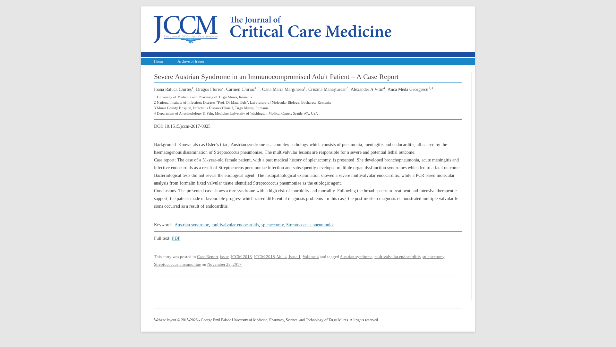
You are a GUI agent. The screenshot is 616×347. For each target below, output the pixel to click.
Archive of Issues (190, 61)
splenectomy (272, 224)
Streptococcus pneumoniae (310, 224)
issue (224, 256)
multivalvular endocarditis (235, 224)
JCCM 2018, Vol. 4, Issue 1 (277, 256)
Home (158, 61)
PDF (176, 238)
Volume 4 (311, 256)
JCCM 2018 (241, 256)
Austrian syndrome (192, 224)
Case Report (207, 256)
